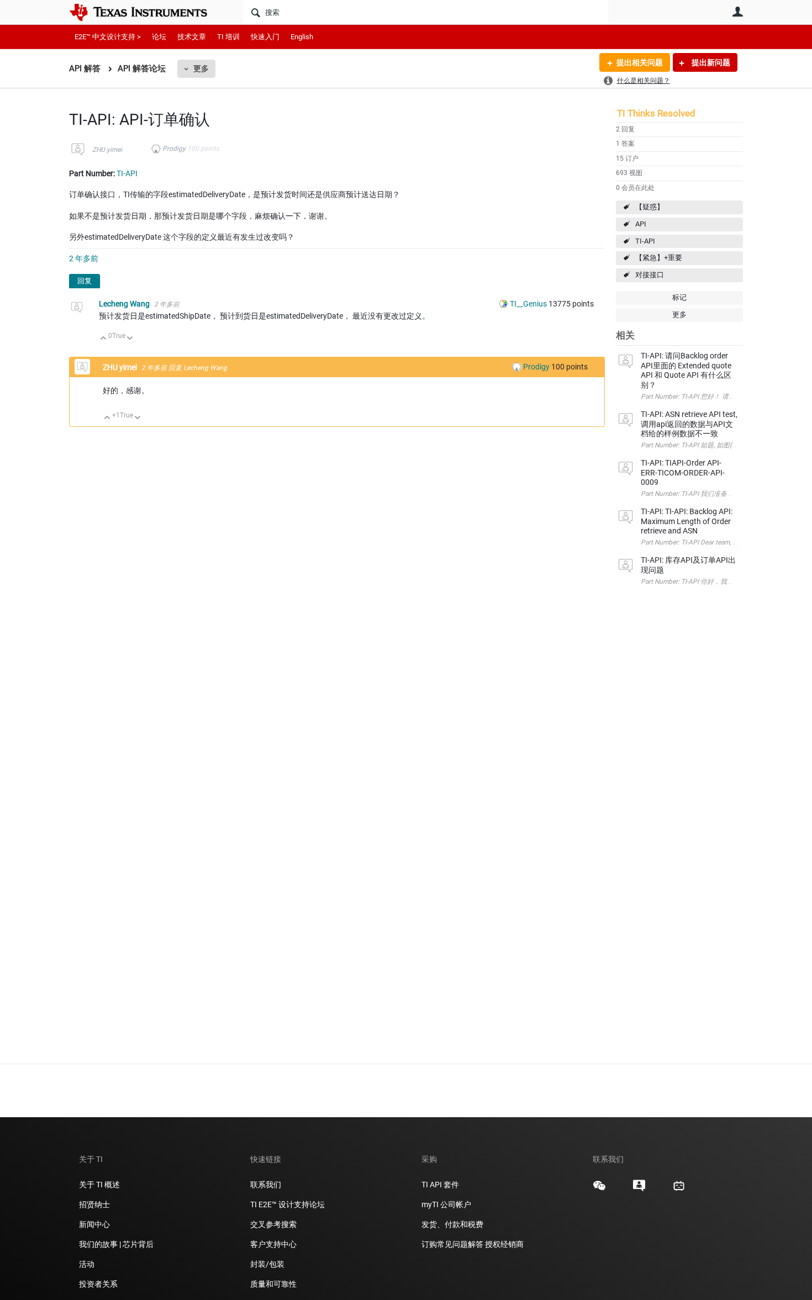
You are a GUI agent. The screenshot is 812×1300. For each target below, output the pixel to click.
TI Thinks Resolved (656, 113)
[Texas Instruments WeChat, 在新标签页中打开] (599, 1189)
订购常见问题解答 (452, 1244)
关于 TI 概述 (99, 1184)
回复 (84, 281)
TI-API (645, 241)
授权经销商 (504, 1244)
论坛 (159, 37)
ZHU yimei (107, 150)
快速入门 (265, 37)
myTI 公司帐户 (446, 1204)
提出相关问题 (639, 62)
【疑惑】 (649, 207)
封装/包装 (267, 1264)
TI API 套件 (440, 1184)
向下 (130, 339)
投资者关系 (98, 1284)
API (640, 224)
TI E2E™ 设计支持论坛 (287, 1204)
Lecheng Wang (125, 303)
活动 (86, 1264)
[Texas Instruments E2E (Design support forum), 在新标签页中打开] (639, 1189)
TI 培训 (228, 37)
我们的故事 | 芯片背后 (116, 1244)
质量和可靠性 (274, 1284)
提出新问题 (710, 62)
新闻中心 (94, 1224)
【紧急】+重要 (658, 257)
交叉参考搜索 (273, 1224)
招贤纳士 (94, 1204)
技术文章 (191, 37)
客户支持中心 (273, 1244)
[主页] (146, 12)
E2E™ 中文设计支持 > (108, 37)
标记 (679, 297)
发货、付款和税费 (452, 1224)
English (302, 37)
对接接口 (649, 275)
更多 (201, 68)
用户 (737, 11)
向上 (103, 339)
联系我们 (265, 1184)
